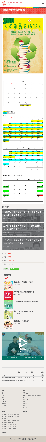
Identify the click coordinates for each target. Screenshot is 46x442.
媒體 (3, 397)
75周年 (25, 405)
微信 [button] (6, 269)
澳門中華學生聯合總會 (13, 3)
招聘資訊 (4, 405)
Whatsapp (15, 269)
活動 (3, 395)
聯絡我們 (25, 403)
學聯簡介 (25, 393)
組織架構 (25, 399)
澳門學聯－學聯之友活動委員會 (10, 420)
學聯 (9, 253)
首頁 (3, 393)
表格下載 (4, 401)
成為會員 (4, 403)
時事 (9, 257)
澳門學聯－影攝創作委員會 (9, 426)
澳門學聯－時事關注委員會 (9, 424)
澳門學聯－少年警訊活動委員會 (10, 414)
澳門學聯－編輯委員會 (8, 422)
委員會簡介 (5, 418)
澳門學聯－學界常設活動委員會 (10, 416)
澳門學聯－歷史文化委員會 (9, 429)
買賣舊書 (11, 260)
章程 (24, 401)
